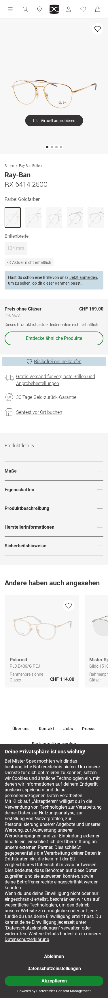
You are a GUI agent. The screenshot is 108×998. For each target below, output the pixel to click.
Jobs (68, 728)
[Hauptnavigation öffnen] (10, 9)
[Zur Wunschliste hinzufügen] (97, 29)
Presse (89, 728)
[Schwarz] (75, 217)
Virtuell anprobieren (58, 120)
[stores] (39, 9)
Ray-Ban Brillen (30, 165)
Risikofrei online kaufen (58, 361)
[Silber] (33, 217)
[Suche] (25, 9)
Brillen (9, 165)
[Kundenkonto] (68, 9)
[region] (54, 643)
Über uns (21, 728)
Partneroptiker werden (54, 743)
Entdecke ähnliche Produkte (54, 338)
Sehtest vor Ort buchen (39, 412)
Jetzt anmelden (83, 277)
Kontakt (46, 728)
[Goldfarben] (13, 217)
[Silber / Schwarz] (54, 217)
